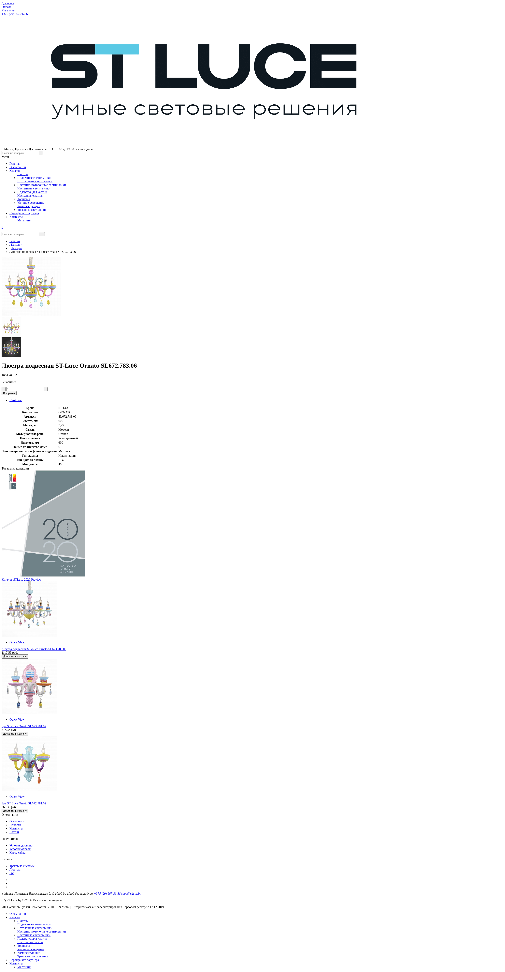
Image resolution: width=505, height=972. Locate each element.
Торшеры (23, 945)
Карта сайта (17, 852)
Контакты (16, 828)
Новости (15, 825)
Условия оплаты (20, 849)
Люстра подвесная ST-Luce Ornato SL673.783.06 (34, 649)
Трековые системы (22, 866)
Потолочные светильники (34, 928)
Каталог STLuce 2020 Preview (21, 579)
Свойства (15, 400)
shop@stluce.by (131, 893)
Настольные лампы (30, 942)
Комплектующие (28, 952)
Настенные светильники (33, 935)
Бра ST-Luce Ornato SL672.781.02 (24, 803)
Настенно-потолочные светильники (41, 931)
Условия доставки (21, 845)
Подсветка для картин (32, 938)
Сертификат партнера (24, 960)
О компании (17, 913)
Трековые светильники (32, 956)
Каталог (14, 917)
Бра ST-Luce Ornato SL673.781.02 (24, 726)
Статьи (14, 832)
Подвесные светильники (34, 924)
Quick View (17, 642)
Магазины (24, 967)
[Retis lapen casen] (29, 635)
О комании (16, 821)
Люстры (15, 869)
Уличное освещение (30, 949)
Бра (11, 873)
